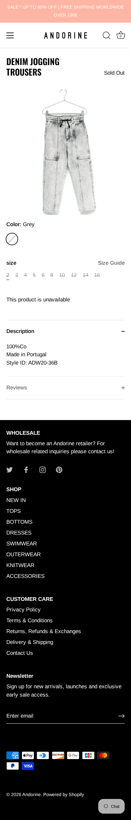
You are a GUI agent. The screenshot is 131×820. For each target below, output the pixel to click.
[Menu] (10, 35)
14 (85, 275)
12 (74, 275)
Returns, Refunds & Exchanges (43, 631)
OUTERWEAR (23, 554)
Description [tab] (20, 331)
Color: (20, 224)
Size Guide (111, 263)
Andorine (31, 794)
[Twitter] (9, 469)
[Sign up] (121, 716)
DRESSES (18, 533)
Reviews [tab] (16, 388)
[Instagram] (42, 469)
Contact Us (19, 653)
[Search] (107, 36)
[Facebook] (26, 469)
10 (62, 275)
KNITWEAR (20, 565)
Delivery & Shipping (29, 642)
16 (97, 275)
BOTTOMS (19, 522)
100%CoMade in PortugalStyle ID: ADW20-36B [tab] (32, 355)
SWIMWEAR (21, 544)
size (65, 263)
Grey (11, 239)
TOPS (13, 511)
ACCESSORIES (25, 576)
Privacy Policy (23, 610)
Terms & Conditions (29, 620)
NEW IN (16, 500)
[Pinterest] (59, 469)
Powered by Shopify (63, 794)
